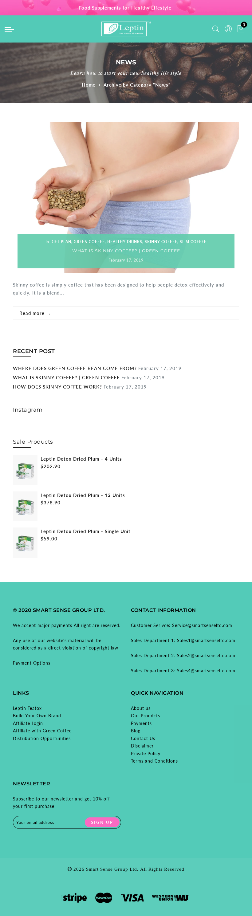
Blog (135, 730)
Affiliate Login (28, 723)
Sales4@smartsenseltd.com (206, 670)
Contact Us (143, 738)
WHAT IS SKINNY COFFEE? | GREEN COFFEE (126, 251)
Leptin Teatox (27, 708)
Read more (35, 313)
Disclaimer (142, 745)
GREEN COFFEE (89, 241)
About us (141, 708)
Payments (141, 723)
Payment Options (31, 663)
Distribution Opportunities (42, 738)
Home (89, 85)
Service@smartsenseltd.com (202, 625)
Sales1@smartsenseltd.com (206, 640)
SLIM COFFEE (193, 241)
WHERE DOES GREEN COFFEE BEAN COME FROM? (75, 368)
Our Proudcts (145, 715)
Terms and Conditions (154, 760)
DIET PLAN (60, 241)
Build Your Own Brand (37, 715)
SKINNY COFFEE (161, 241)
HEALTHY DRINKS (124, 241)
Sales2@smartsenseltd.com (206, 655)
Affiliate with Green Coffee (42, 730)
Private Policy (145, 753)
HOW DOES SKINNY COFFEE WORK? (57, 386)
